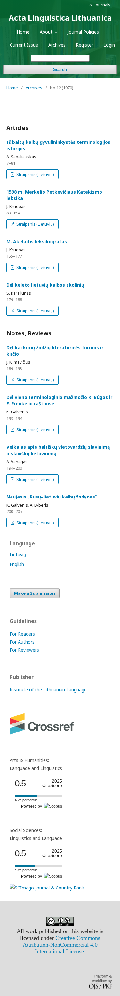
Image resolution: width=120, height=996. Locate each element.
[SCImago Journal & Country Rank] (47, 888)
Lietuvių (18, 554)
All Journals (99, 5)
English (17, 564)
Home (23, 32)
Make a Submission (34, 593)
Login (109, 45)
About (47, 32)
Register (84, 45)
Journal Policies (83, 32)
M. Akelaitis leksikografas (36, 241)
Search (60, 69)
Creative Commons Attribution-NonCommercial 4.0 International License (61, 945)
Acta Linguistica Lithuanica (60, 17)
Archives (57, 45)
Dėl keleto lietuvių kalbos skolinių (45, 285)
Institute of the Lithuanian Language (48, 690)
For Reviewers (24, 650)
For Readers (22, 634)
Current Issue (24, 45)
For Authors (22, 642)
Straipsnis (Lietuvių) (34, 174)
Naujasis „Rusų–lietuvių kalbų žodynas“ (51, 497)
